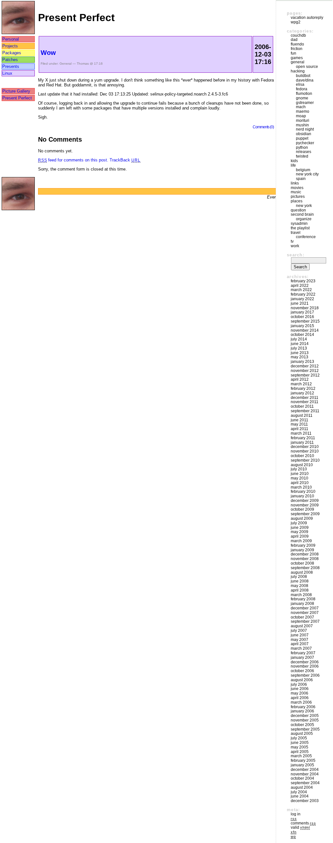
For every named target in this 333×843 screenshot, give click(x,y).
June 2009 (300, 527)
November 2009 (305, 505)
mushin (302, 125)
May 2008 (299, 585)
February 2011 (303, 438)
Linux (7, 73)
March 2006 (301, 702)
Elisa (300, 84)
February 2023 (303, 281)
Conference (306, 237)
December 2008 (305, 554)
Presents (10, 66)
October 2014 (302, 334)
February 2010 (303, 491)
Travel (295, 232)
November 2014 (305, 330)
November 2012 (305, 370)
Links (295, 183)
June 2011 (299, 420)
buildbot (303, 75)
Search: (295, 254)
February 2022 (303, 294)
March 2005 (301, 756)
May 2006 (299, 693)
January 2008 (302, 603)
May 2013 (299, 357)
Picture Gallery (16, 91)
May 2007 (299, 639)
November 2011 (304, 402)
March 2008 (301, 595)
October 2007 (302, 617)
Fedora (301, 89)
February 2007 (303, 653)
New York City (307, 174)
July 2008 (299, 576)
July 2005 (299, 738)
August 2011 (302, 415)
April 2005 (300, 751)
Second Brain (302, 214)
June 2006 (300, 688)
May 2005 (299, 747)
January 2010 (302, 496)
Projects (10, 46)
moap (301, 116)
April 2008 (300, 590)
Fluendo (297, 44)
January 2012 (302, 393)
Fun (293, 53)
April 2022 (300, 285)
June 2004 (300, 796)
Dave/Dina (304, 80)
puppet (302, 138)
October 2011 (302, 406)
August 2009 (302, 518)
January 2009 (302, 550)
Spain (301, 178)
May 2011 (299, 424)
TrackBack (125, 160)
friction (296, 48)
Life (293, 165)
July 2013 (299, 348)
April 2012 (300, 379)
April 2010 (300, 482)
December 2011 (304, 397)
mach (301, 107)
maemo (302, 111)
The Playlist (300, 228)
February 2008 (303, 599)
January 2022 (302, 299)
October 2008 (302, 563)
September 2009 (305, 514)
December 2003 (305, 800)
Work (295, 246)
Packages (11, 52)
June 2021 (300, 303)
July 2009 (299, 523)
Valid (300, 827)
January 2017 (302, 312)
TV (292, 241)
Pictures (298, 196)
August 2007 (302, 626)
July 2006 (299, 684)
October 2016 (302, 316)
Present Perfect (17, 98)
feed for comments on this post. (73, 160)
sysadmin (299, 223)
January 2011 (302, 442)
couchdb (298, 35)
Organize (304, 219)
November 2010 (305, 451)
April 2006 (300, 698)
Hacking (298, 71)
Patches (10, 59)
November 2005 (305, 720)
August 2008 (302, 572)
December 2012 (305, 366)
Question (298, 210)
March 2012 (301, 384)
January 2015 (302, 326)
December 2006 (305, 662)
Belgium (303, 170)
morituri (302, 120)
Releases (303, 151)
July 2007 (299, 630)
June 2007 (300, 635)
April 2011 (299, 429)
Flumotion (304, 93)
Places (296, 201)
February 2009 (303, 545)
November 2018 (305, 308)
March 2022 (301, 289)
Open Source (307, 66)
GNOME (302, 98)
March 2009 (301, 541)
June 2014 (300, 343)
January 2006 (302, 711)
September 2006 (305, 675)
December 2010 (305, 446)
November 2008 (305, 558)
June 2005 (300, 742)
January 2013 (302, 361)
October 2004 (302, 778)
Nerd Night (305, 129)
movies (297, 187)
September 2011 (305, 411)
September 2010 (305, 460)
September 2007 (305, 621)
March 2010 (301, 487)
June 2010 (300, 473)
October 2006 (302, 671)
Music (296, 192)
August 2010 (302, 465)
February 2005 (303, 760)
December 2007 (305, 608)
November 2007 (305, 612)
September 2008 (305, 568)
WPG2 (295, 22)
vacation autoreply (307, 17)
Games (297, 58)
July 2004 (299, 792)
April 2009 (300, 536)
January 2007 (302, 657)
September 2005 (305, 729)
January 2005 (302, 765)
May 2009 (299, 532)
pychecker (305, 143)
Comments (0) (263, 127)
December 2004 (305, 769)
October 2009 (302, 509)
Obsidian (303, 134)
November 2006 (305, 666)
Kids (294, 161)
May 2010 (299, 478)
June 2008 (300, 581)
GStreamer (305, 102)
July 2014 (299, 339)
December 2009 (305, 500)
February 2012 (303, 388)
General (66, 63)
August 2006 (302, 680)
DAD (294, 39)
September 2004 (305, 783)
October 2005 (302, 724)
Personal (10, 39)
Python (302, 147)
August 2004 (302, 787)
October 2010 (302, 455)
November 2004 (305, 774)
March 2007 (301, 648)
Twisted (302, 156)
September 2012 (305, 375)
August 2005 (302, 733)
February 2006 (303, 707)
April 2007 (300, 644)
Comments (303, 823)
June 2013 (300, 353)
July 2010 (299, 469)
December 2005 (305, 715)
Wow (48, 52)
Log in (295, 814)
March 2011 (301, 433)
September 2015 (305, 321)
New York (304, 205)
